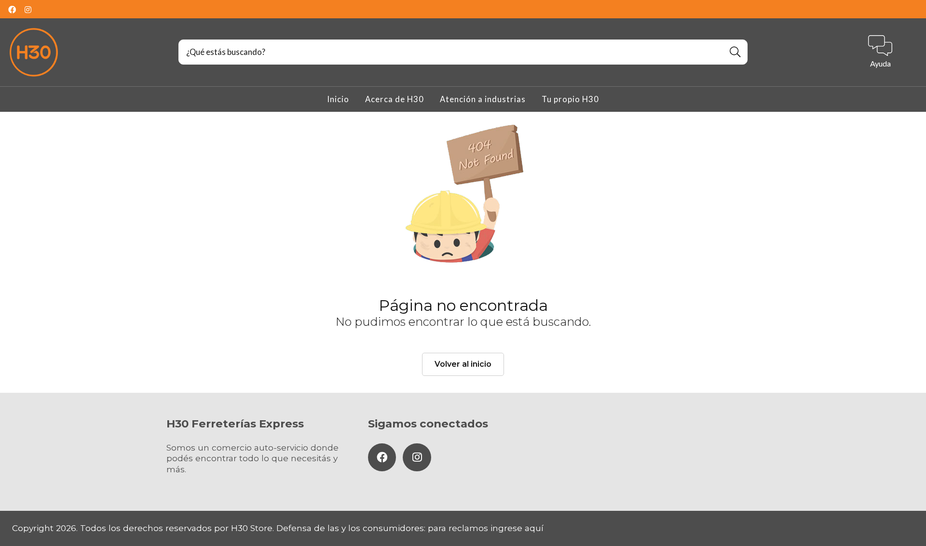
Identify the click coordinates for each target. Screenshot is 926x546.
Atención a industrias (483, 99)
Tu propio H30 (570, 99)
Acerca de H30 (394, 99)
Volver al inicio (463, 364)
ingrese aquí (517, 528)
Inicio (338, 99)
